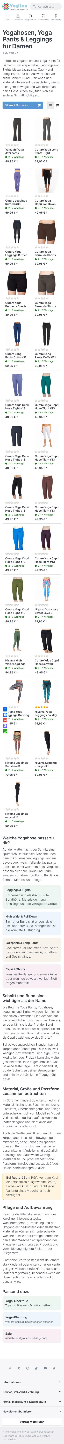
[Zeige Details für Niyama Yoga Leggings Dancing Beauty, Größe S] (17, 692)
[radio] (50, 105)
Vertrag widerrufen (32, 1421)
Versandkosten (45, 1431)
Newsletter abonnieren (17, 1411)
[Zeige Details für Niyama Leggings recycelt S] (17, 794)
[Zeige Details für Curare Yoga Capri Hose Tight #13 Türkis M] (47, 385)
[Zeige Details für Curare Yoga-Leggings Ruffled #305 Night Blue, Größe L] (17, 232)
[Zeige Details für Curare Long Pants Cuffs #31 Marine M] (17, 334)
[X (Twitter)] (19, 1368)
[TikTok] (36, 1368)
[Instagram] (27, 1368)
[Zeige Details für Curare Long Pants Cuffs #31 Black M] (47, 334)
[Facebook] (10, 1368)
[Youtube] (45, 1368)
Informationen (12, 1382)
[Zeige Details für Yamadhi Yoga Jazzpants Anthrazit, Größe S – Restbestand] (17, 129)
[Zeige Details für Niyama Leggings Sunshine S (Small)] (17, 743)
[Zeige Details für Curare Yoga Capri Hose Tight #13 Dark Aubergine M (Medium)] (47, 538)
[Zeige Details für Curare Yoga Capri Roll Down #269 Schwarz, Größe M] (47, 181)
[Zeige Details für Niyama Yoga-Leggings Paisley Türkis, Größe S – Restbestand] (47, 692)
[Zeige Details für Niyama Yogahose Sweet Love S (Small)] (47, 589)
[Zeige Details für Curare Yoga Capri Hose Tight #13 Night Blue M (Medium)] (17, 436)
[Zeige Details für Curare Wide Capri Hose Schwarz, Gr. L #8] (47, 641)
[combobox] (46, 6)
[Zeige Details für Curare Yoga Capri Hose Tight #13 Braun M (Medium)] (47, 487)
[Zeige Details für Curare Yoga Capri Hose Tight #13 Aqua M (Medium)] (17, 538)
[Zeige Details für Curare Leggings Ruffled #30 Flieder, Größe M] (17, 181)
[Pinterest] (54, 1368)
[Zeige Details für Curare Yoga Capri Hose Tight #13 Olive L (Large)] (17, 589)
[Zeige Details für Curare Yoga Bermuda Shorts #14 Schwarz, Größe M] (17, 283)
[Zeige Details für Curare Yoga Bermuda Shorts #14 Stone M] (47, 283)
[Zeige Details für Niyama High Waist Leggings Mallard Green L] (17, 641)
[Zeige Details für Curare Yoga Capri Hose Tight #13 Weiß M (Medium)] (47, 436)
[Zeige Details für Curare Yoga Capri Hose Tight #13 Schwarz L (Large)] (17, 487)
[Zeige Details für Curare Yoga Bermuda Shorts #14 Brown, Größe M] (47, 232)
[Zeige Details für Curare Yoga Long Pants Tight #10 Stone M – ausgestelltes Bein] (47, 129)
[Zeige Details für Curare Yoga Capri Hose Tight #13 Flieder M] (17, 385)
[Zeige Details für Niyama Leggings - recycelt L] (47, 743)
